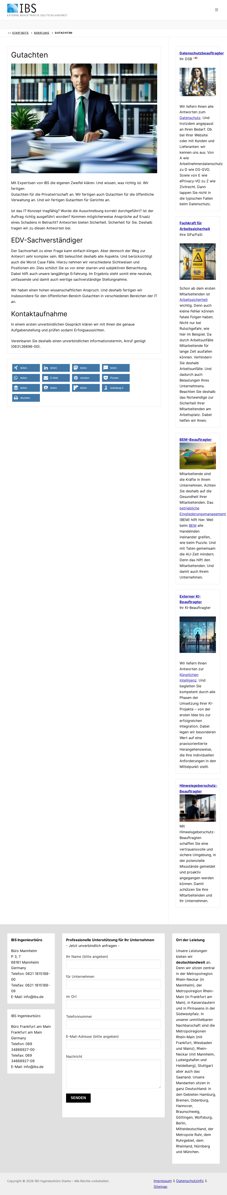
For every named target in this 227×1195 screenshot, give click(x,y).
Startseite (20, 32)
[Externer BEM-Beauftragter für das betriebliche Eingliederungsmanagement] (198, 468)
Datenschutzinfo (190, 1181)
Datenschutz (190, 117)
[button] (216, 10)
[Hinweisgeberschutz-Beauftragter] (198, 820)
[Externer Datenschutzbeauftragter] (198, 95)
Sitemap (160, 1186)
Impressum (163, 1181)
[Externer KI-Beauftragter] (198, 651)
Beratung (41, 32)
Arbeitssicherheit (194, 299)
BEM (192, 525)
